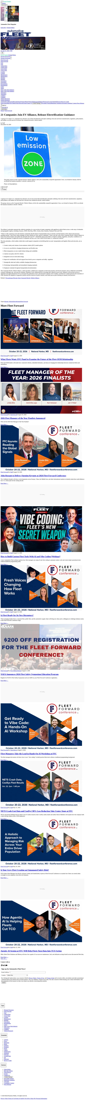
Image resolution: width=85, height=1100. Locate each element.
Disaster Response (5, 56)
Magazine (10, 101)
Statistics (18, 101)
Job (55, 101)
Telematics (3, 92)
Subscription (4, 103)
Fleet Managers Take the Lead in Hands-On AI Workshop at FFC (29, 754)
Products (23, 101)
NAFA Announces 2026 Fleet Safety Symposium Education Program (30, 674)
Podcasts (45, 101)
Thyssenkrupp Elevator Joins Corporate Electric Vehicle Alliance (22, 278)
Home (2, 110)
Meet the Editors (11, 103)
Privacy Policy (4, 1098)
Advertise (64, 103)
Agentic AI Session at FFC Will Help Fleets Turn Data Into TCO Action (31, 951)
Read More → (4, 367)
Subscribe (3, 27)
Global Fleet (4, 66)
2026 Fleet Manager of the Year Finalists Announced (23, 418)
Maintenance (4, 75)
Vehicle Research (5, 98)
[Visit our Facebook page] (1, 965)
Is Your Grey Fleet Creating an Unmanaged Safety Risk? (25, 870)
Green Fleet (4, 69)
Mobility (3, 78)
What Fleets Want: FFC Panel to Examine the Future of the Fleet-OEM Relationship (37, 359)
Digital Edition (10, 27)
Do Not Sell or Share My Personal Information (35, 1098)
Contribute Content (72, 103)
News (6, 101)
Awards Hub (51, 101)
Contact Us (29, 103)
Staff (11, 355)
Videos (17, 1)
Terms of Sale (19, 1098)
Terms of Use (11, 1098)
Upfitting (3, 95)
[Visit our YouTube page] (6, 965)
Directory (58, 101)
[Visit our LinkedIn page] (3, 965)
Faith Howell (13, 414)
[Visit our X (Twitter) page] (5, 965)
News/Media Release (15, 670)
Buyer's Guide (65, 101)
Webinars (40, 101)
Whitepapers (35, 101)
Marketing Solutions (56, 103)
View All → (4, 958)
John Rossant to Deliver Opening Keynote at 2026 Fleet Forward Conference (33, 476)
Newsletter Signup (46, 103)
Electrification (17, 301)
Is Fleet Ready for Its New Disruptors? (17, 615)
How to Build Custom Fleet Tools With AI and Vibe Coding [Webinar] (30, 556)
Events (24, 103)
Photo (26, 101)
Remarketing (4, 84)
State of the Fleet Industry (7, 89)
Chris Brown (13, 750)
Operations (3, 81)
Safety (2, 87)
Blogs (14, 101)
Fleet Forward (4, 60)
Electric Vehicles (8, 301)
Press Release (80, 103)
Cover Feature (7, 1)
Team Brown (19, 103)
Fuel (2, 63)
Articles (13, 1)
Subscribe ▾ (4, 5)
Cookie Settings (37, 103)
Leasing (3, 72)
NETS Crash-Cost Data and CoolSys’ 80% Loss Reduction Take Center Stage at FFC (37, 811)
